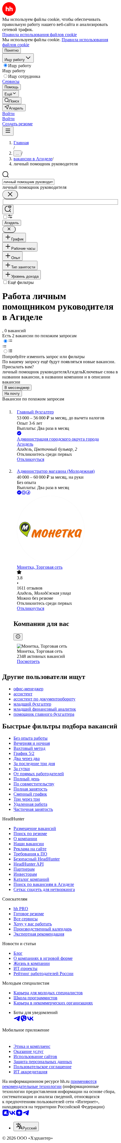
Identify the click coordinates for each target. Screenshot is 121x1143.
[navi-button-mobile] (8, 131)
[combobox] (28, 182)
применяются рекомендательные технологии (49, 1084)
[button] (8, 113)
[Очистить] (10, 194)
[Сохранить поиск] (8, 209)
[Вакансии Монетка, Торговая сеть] (66, 530)
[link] (11, 100)
